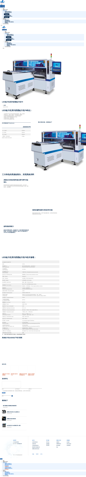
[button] (1, 4)
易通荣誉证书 (58, 443)
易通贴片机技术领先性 (11, 418)
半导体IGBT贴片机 (35, 445)
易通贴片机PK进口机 (35, 448)
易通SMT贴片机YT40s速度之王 (13, 411)
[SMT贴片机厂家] (4, 28)
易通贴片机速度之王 (8, 463)
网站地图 (47, 445)
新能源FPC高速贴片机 (8, 468)
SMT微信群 (68, 445)
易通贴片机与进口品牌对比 (9, 21)
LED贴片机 (34, 443)
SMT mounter (69, 443)
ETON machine (6, 23)
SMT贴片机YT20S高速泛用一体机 (14, 425)
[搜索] (12, 395)
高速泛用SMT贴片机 (8, 464)
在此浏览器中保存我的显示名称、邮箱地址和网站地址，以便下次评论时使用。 (17, 390)
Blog (4, 18)
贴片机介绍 (5, 462)
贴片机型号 (7, 17)
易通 (3, 8)
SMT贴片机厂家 (19, 454)
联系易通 (6, 22)
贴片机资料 (58, 445)
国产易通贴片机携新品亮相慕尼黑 (9, 405)
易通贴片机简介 (5, 9)
